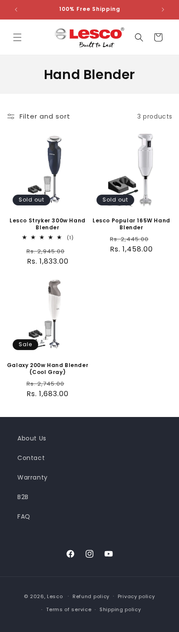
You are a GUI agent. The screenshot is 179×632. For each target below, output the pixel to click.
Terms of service (68, 609)
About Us (31, 438)
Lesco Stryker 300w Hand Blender (48, 224)
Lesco (55, 595)
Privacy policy (136, 596)
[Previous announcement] (16, 9)
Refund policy (91, 596)
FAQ (23, 516)
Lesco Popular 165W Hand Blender (131, 224)
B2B (23, 497)
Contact (31, 457)
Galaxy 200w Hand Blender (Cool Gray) (47, 368)
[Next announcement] (162, 9)
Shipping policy (120, 609)
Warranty (32, 477)
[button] (17, 37)
